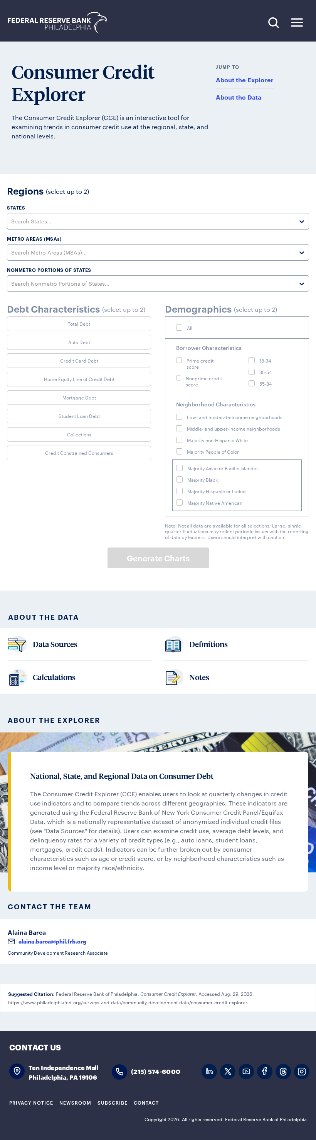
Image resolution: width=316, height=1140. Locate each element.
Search (273, 22)
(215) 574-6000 (155, 1071)
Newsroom (75, 1102)
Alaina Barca (27, 932)
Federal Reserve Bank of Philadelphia (61, 23)
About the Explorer (245, 79)
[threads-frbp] (283, 1072)
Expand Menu (297, 22)
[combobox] (12, 221)
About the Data (238, 97)
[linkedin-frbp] (209, 1072)
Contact (146, 1102)
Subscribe (112, 1102)
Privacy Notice (31, 1102)
